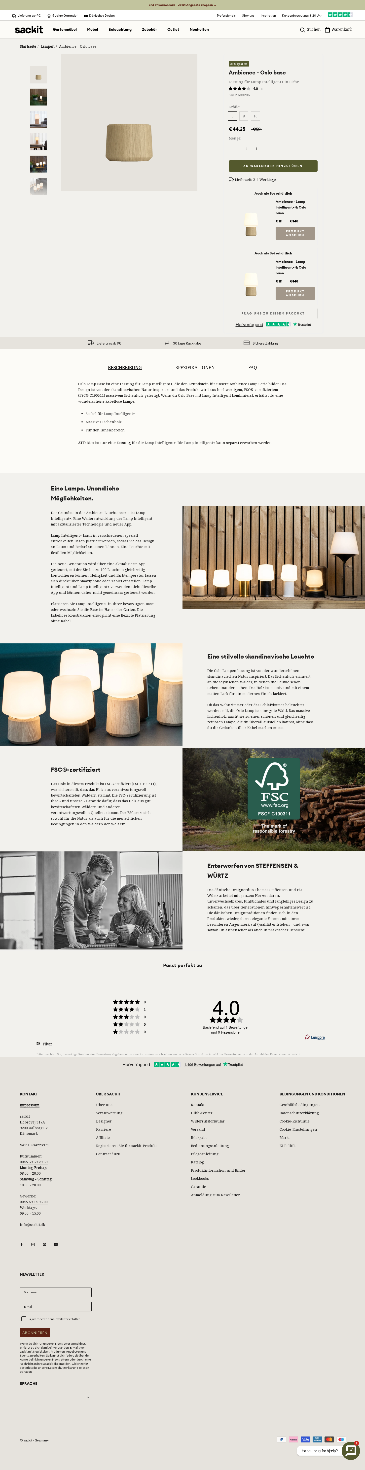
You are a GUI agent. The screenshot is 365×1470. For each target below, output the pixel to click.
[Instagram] (33, 1244)
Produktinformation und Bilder (218, 1170)
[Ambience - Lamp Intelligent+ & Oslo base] (251, 204)
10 (255, 116)
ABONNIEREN (34, 1332)
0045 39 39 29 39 (34, 1161)
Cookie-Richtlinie (295, 1121)
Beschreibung (125, 367)
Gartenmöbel (65, 29)
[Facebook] (21, 1244)
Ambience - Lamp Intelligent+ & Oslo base (291, 207)
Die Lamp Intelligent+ (196, 442)
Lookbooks (200, 1178)
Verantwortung (109, 1113)
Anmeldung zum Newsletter (215, 1194)
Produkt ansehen (295, 233)
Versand (198, 1129)
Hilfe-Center (202, 1113)
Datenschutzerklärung (299, 1113)
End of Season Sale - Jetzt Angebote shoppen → (183, 5)
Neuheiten (199, 29)
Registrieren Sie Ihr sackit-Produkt (126, 1145)
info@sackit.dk (32, 1224)
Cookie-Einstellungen (298, 1129)
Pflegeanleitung (205, 1154)
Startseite (28, 46)
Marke (285, 1137)
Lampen (48, 46)
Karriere (103, 1129)
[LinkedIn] (56, 1244)
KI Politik (287, 1145)
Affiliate (103, 1137)
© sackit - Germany (34, 1440)
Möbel (92, 29)
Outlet (173, 29)
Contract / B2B (108, 1154)
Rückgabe (199, 1137)
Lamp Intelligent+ (119, 413)
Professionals (226, 15)
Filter (47, 1044)
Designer (104, 1121)
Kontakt (197, 1104)
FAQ (252, 367)
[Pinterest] (44, 1244)
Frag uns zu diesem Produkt (273, 313)
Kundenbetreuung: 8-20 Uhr (302, 15)
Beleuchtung (120, 29)
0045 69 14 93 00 (34, 1201)
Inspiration (268, 15)
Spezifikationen (195, 367)
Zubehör (149, 29)
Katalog (197, 1162)
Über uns (248, 15)
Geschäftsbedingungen (300, 1104)
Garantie (198, 1186)
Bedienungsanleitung (210, 1145)
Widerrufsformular (208, 1121)
